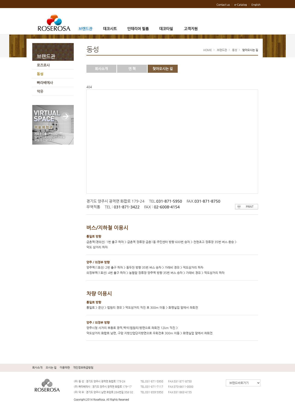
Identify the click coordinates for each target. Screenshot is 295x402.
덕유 (40, 91)
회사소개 (101, 68)
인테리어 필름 (138, 28)
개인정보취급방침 (83, 367)
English (255, 4)
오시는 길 (51, 367)
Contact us (223, 4)
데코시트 (110, 28)
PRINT (250, 206)
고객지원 (191, 28)
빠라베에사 (45, 82)
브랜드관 (85, 28)
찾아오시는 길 (163, 68)
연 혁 (132, 68)
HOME (207, 50)
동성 (40, 74)
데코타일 (166, 28)
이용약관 (65, 367)
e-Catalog (240, 4)
